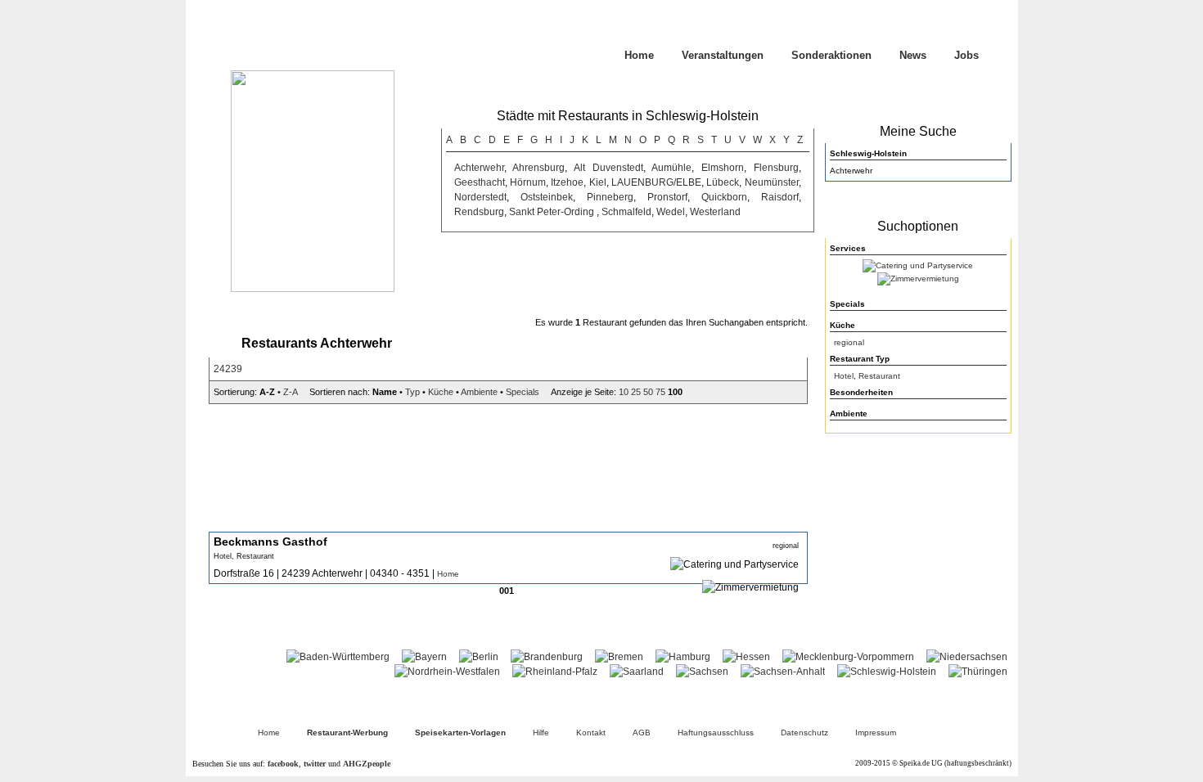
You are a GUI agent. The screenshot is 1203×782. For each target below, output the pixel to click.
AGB (642, 732)
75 (660, 392)
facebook (283, 763)
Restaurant (879, 375)
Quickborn (724, 197)
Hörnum (528, 182)
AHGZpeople (366, 763)
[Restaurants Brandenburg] (547, 657)
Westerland (715, 212)
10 (624, 392)
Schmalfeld (626, 212)
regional (849, 342)
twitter (315, 763)
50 (648, 392)
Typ (412, 392)
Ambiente (479, 392)
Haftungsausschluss (716, 732)
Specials (522, 392)
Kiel (597, 182)
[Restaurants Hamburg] (683, 657)
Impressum (875, 732)
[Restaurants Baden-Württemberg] (338, 657)
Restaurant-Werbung (347, 732)
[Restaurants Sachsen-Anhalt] (783, 671)
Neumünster (772, 182)
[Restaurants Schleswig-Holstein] (886, 671)
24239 (228, 369)
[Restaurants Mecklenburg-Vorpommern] (848, 657)
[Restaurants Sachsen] (702, 671)
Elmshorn (722, 167)
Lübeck (722, 182)
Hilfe (541, 732)
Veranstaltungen (723, 55)
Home (639, 55)
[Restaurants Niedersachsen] (966, 657)
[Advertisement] (918, 545)
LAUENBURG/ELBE (656, 182)
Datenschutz (804, 732)
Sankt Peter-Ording (553, 212)
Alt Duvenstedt (608, 167)
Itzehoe (567, 182)
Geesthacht (479, 182)
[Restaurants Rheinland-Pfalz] (554, 671)
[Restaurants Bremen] (619, 657)
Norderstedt (480, 197)
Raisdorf (780, 197)
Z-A (290, 392)
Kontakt (591, 732)
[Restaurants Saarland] (637, 671)
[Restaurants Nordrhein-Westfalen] (447, 671)
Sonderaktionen (831, 55)
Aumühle (671, 167)
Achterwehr (479, 167)
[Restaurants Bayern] (424, 657)
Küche (440, 392)
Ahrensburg (538, 167)
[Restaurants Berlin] (478, 657)
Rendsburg (479, 212)
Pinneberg (610, 197)
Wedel (670, 212)
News (912, 55)
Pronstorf (667, 197)
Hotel (844, 375)
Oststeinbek (546, 197)
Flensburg (776, 167)
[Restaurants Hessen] (746, 657)
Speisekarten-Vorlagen (460, 732)
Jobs (966, 55)
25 (636, 392)
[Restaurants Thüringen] (977, 671)
